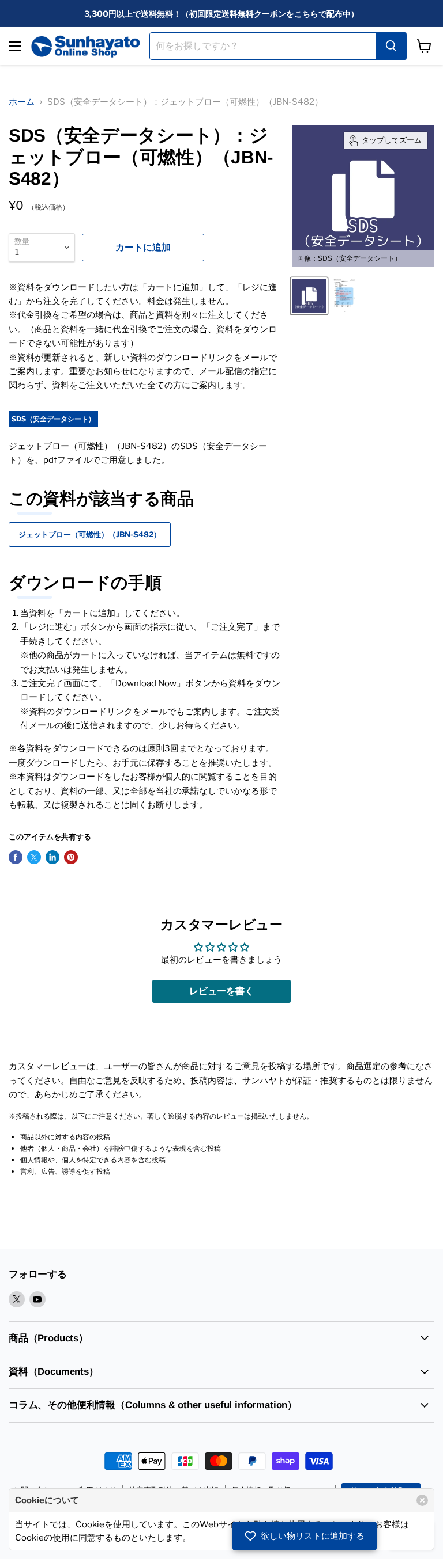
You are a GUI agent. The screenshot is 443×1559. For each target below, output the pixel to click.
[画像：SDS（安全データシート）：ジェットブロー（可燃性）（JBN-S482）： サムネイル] (344, 295)
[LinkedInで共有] (52, 857)
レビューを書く (221, 991)
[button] (304, 1536)
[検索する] (391, 46)
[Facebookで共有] (15, 857)
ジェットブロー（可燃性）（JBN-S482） (89, 534)
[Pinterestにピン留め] (71, 857)
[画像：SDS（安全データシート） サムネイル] (309, 295)
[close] (422, 1500)
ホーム (22, 102)
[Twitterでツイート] (34, 857)
